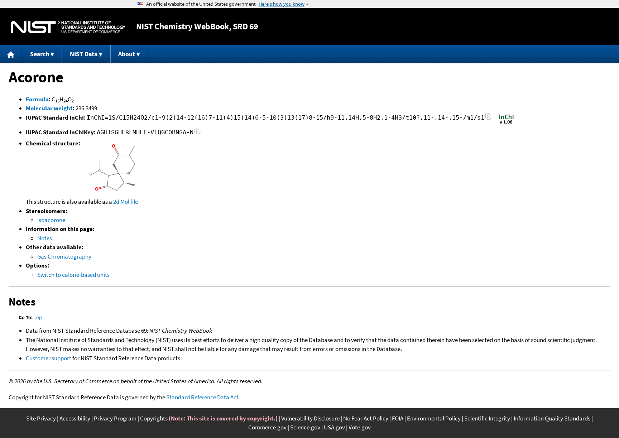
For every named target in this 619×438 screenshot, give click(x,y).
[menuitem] (11, 54)
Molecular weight (49, 108)
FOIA (397, 418)
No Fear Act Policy (365, 418)
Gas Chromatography (64, 256)
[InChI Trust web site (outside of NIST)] (506, 123)
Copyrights (154, 418)
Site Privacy (41, 418)
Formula (37, 99)
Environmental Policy (434, 418)
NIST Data (83, 54)
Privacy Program (115, 418)
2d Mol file (125, 202)
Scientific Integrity (487, 418)
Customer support (48, 358)
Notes (44, 238)
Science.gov (305, 427)
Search (39, 54)
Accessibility (74, 418)
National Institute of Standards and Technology (68, 27)
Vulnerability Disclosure (310, 418)
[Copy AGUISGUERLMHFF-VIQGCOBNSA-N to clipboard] (198, 133)
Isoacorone (51, 220)
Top (38, 317)
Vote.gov (360, 427)
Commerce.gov (267, 427)
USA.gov (334, 427)
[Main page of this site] (11, 54)
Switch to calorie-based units (73, 275)
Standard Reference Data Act (202, 397)
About (126, 54)
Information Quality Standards (552, 418)
